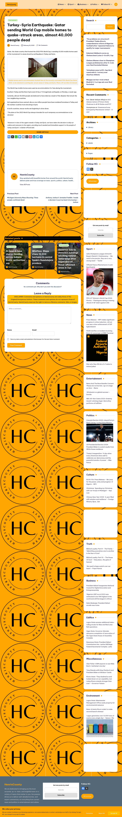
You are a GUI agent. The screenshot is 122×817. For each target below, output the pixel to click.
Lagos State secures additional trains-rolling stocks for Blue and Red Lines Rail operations (100, 624)
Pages (90, 153)
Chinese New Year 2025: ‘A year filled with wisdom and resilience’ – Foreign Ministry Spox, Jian (100, 499)
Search (90, 20)
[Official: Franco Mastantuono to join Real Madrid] (99, 282)
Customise (89, 813)
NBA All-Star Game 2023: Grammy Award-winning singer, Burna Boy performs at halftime (99, 401)
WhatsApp (93, 181)
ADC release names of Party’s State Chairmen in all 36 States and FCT (98, 102)
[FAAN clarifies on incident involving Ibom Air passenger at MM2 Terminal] (97, 348)
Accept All (114, 813)
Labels (90, 143)
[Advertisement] (42, 152)
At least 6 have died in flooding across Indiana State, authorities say (15, 257)
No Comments (43, 45)
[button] (25, 184)
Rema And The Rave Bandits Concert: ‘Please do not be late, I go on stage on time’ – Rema (100, 386)
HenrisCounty (27, 174)
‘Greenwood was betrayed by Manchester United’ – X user (99, 109)
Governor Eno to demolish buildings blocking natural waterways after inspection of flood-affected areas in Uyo (68, 258)
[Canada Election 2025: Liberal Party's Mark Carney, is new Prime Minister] (99, 433)
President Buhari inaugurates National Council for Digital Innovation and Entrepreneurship (100, 588)
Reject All (102, 813)
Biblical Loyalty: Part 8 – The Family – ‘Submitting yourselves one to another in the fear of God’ (100, 551)
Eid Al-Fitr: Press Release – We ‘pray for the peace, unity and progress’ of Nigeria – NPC (99, 482)
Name (9, 330)
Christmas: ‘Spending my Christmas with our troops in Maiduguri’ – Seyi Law (99, 490)
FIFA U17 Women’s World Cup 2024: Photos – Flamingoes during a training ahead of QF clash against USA (100, 300)
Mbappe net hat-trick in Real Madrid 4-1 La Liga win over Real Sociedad (99, 82)
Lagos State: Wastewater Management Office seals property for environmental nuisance (100, 703)
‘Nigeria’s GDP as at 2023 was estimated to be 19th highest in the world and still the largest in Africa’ (99, 596)
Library (90, 127)
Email (34, 330)
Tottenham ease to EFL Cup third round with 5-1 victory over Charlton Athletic (99, 72)
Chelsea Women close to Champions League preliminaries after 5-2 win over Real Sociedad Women (100, 63)
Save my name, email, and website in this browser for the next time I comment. (35, 339)
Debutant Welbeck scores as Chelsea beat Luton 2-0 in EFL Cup (99, 54)
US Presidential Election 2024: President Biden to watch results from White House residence (100, 447)
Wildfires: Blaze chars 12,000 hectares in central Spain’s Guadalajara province (42, 257)
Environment (13, 20)
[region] (61, 811)
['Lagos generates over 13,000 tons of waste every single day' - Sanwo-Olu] (99, 728)
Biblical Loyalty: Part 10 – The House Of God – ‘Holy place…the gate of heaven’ (99, 559)
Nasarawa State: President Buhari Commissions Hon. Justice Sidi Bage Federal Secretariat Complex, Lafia (99, 644)
